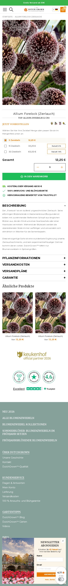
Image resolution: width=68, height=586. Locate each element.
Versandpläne (14, 271)
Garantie (10, 277)
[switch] (61, 579)
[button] (62, 65)
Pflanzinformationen (21, 258)
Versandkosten (16, 264)
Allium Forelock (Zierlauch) (17, 336)
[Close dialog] (63, 541)
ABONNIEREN (50, 574)
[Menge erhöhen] (62, 167)
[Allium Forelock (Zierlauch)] (17, 312)
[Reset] (4, 9)
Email (39, 565)
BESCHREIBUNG (14, 205)
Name (39, 556)
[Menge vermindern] (38, 167)
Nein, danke (50, 579)
